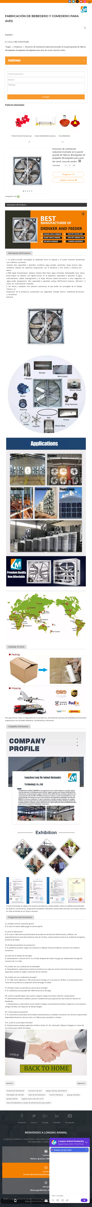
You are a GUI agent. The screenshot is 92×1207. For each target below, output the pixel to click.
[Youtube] (81, 1)
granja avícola (12, 1099)
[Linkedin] (73, 1)
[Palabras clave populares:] (85, 28)
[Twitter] (77, 1)
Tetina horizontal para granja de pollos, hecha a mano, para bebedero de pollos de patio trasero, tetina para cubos (22, 136)
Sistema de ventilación (15, 1091)
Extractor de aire (35, 1091)
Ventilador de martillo (15, 1095)
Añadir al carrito (67, 180)
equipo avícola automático (56, 1091)
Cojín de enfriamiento (36, 1095)
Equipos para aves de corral (32, 1099)
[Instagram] (85, 1)
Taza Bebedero (64, 136)
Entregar (46, 97)
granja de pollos (73, 1095)
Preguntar (66, 174)
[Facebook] (69, 1)
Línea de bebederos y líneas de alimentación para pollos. (29, 1103)
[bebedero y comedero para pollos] (46, 1031)
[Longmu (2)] (84, 9)
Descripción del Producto (16, 205)
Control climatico (56, 1095)
